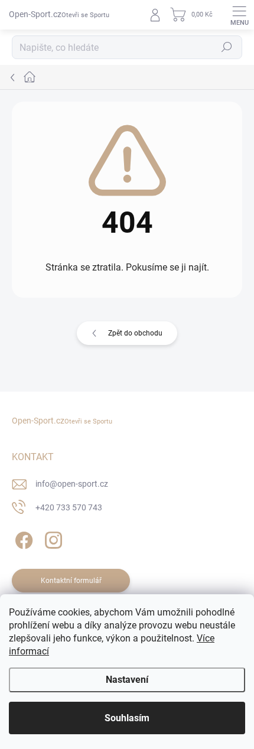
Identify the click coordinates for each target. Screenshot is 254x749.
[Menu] (239, 15)
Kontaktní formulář (71, 581)
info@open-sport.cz (71, 484)
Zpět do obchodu (135, 333)
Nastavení (127, 679)
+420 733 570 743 (68, 507)
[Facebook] (22, 538)
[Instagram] (51, 538)
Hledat (226, 47)
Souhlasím (127, 718)
